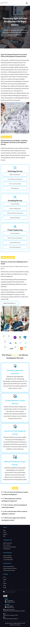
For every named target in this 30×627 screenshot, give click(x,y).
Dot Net (4, 583)
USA (5, 614)
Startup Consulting (15, 204)
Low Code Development (8, 559)
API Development (15, 188)
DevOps (4, 587)
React (4, 577)
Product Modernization (15, 242)
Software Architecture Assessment (15, 213)
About (4, 530)
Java (4, 581)
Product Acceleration (15, 233)
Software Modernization (15, 208)
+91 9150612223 (9, 606)
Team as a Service (6, 545)
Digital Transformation (15, 174)
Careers (4, 532)
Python (4, 585)
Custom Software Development (15, 179)
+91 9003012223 (9, 600)
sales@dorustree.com (10, 602)
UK (5, 617)
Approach (5, 534)
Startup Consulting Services (8, 566)
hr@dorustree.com (10, 607)
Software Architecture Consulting (9, 568)
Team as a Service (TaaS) (15, 183)
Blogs (4, 536)
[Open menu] (26, 3)
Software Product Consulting (9, 570)
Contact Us (15, 42)
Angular (4, 579)
